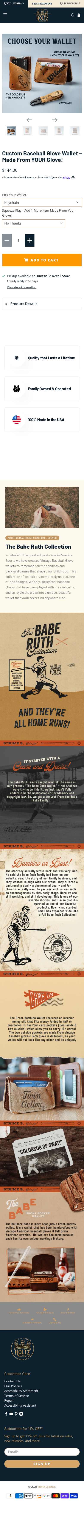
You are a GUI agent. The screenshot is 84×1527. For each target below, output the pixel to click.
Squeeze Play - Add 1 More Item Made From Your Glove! (38, 212)
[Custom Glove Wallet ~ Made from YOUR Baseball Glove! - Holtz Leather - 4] (59, 131)
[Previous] (29, 120)
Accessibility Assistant (20, 1405)
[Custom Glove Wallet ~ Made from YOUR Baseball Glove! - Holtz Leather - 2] (27, 131)
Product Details (23, 303)
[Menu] (5, 15)
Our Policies (13, 1386)
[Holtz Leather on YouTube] (11, 1414)
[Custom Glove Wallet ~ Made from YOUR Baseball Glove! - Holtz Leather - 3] (43, 131)
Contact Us (12, 1381)
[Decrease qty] (7, 240)
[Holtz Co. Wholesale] (70, 4)
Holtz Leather (46, 1487)
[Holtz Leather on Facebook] (6, 1414)
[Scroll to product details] (42, 679)
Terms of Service (16, 1395)
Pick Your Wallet (14, 195)
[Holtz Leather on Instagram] (21, 1414)
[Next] (54, 120)
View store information (21, 287)
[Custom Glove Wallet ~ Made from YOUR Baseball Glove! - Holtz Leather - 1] (42, 73)
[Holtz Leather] (14, 4)
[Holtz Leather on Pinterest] (16, 1414)
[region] (42, 73)
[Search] (73, 15)
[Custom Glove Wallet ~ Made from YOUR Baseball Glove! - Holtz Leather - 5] (75, 131)
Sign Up (42, 1464)
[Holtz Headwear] (42, 4)
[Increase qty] (29, 240)
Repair (9, 1400)
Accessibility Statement (21, 1391)
